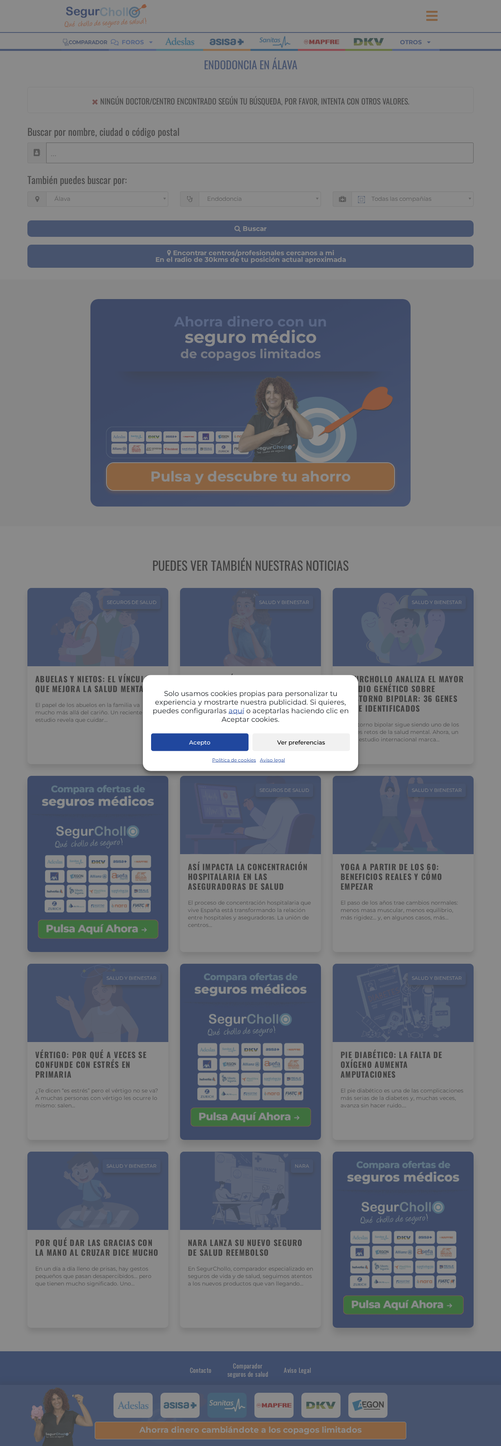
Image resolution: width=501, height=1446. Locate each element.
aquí (236, 711)
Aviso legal (272, 760)
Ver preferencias (301, 742)
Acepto (200, 742)
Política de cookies (234, 760)
